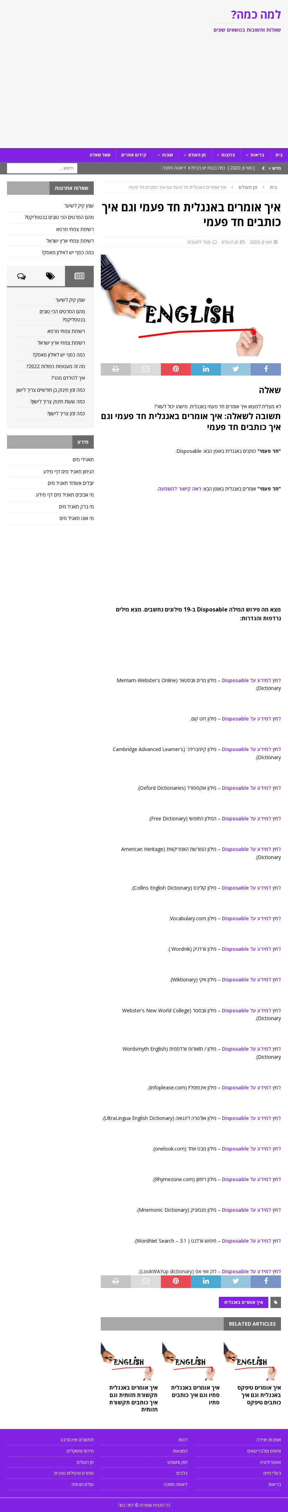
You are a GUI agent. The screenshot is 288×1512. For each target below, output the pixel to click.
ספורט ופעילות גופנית (74, 1473)
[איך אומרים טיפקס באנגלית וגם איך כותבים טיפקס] (252, 1359)
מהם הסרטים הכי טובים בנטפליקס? (59, 217)
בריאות (257, 155)
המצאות (180, 1451)
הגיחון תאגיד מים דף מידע (69, 471)
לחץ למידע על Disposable (251, 680)
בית (279, 155)
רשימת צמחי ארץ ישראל (70, 240)
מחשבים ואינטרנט (77, 1439)
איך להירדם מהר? (68, 377)
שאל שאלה (100, 155)
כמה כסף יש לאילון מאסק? (67, 252)
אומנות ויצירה (268, 1439)
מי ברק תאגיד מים (76, 506)
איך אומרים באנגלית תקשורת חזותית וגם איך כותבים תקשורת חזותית (133, 1398)
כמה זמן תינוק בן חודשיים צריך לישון (51, 389)
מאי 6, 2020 (261, 242)
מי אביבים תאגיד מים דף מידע (65, 494)
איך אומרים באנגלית (243, 1302)
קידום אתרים (133, 155)
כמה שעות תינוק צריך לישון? (57, 401)
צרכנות (228, 155)
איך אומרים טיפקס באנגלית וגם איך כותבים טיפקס (259, 1395)
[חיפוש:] (42, 167)
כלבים (182, 1473)
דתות (183, 1439)
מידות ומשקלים (80, 1451)
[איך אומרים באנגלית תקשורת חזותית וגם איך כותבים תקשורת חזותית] (129, 1359)
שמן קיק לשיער (79, 205)
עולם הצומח (83, 1484)
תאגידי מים (83, 459)
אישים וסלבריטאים (264, 1451)
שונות (167, 155)
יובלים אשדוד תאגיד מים (71, 483)
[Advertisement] (144, 95)
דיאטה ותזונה (176, 1484)
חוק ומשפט (178, 1462)
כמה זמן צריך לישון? (66, 413)
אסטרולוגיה (270, 1462)
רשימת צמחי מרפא (75, 229)
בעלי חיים (272, 1473)
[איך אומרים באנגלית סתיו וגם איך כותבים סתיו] (191, 1359)
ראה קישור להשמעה (179, 488)
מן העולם (197, 155)
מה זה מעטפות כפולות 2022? (55, 366)
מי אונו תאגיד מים (77, 518)
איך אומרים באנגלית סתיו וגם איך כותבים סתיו (195, 1395)
